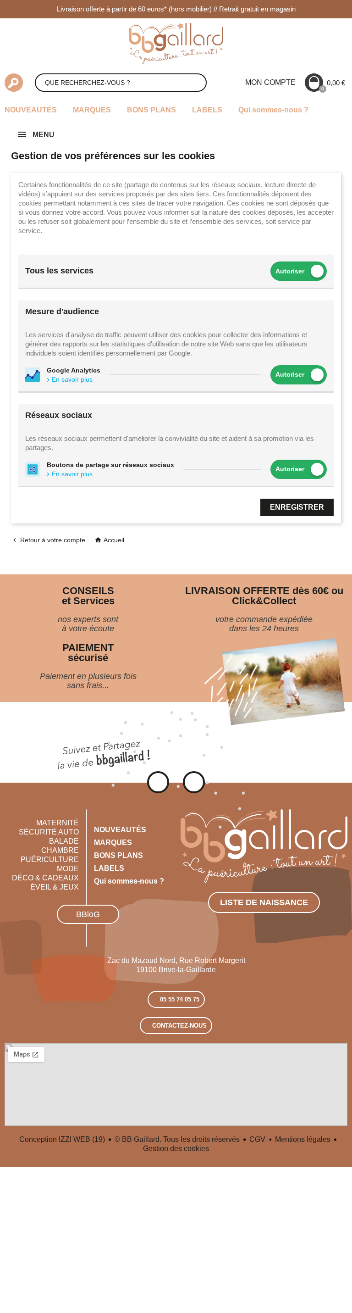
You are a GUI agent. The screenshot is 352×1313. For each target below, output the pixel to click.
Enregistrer (297, 507)
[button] (88, 914)
